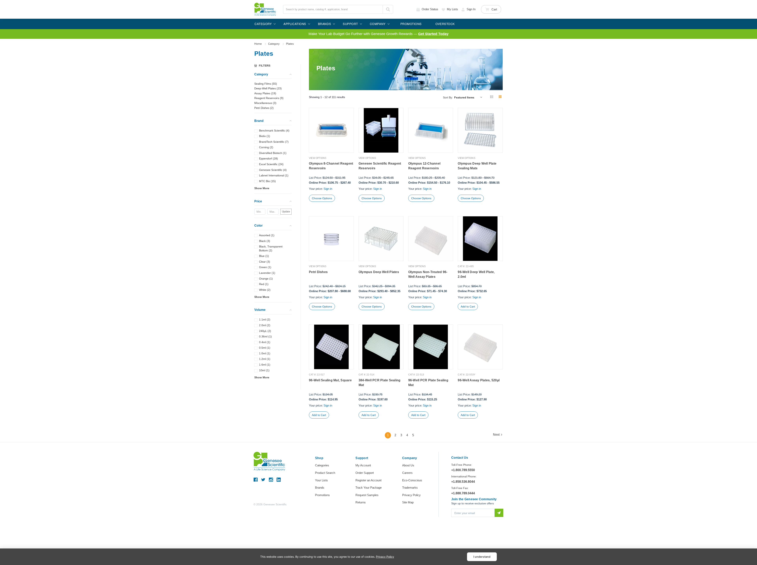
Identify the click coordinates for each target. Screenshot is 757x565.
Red (263, 284)
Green (265, 267)
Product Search (325, 472)
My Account (363, 465)
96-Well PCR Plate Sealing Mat (428, 383)
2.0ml (264, 325)
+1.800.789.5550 (463, 470)
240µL (265, 331)
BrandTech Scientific (274, 141)
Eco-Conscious (412, 480)
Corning (266, 147)
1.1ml (264, 319)
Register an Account (368, 480)
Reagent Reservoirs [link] (268, 98)
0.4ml (264, 342)
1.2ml (264, 359)
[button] (264, 65)
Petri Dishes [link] (264, 107)
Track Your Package (368, 487)
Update (286, 211)
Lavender (267, 272)
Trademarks (410, 487)
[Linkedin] (279, 480)
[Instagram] (271, 480)
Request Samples (366, 495)
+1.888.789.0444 (463, 493)
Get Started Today (433, 34)
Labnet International (273, 175)
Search (388, 9)
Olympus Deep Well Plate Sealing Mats (477, 166)
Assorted (266, 235)
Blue (264, 255)
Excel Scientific (271, 164)
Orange (266, 278)
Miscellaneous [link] (265, 103)
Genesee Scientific (273, 169)
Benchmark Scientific (274, 130)
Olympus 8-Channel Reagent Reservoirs (331, 166)
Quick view (331, 144)
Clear (264, 261)
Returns (360, 502)
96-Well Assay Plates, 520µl (479, 380)
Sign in (471, 9)
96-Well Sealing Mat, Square (330, 380)
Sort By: (448, 97)
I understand (481, 556)
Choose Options (322, 198)
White (264, 289)
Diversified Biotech (272, 153)
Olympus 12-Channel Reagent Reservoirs (424, 166)
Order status (430, 9)
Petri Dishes (318, 272)
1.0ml (264, 353)
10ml (264, 370)
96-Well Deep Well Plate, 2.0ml (476, 274)
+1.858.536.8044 (463, 481)
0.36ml (265, 336)
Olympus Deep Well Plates (379, 272)
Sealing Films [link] (265, 83)
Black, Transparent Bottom (270, 248)
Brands (319, 487)
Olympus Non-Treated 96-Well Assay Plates (427, 274)
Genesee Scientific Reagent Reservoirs (380, 166)
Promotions (322, 495)
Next (496, 434)
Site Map (408, 502)
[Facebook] (256, 480)
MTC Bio (267, 181)
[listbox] (469, 97)
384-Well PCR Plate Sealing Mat (380, 383)
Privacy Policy (411, 495)
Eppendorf (268, 158)
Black (264, 241)
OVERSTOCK (445, 24)
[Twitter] (263, 480)
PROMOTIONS (411, 24)
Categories (322, 465)
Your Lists (321, 480)
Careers (407, 472)
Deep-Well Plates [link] (268, 88)
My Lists (452, 9)
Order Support (364, 472)
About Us (408, 465)
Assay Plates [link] (265, 93)
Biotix (264, 136)
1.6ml (264, 364)
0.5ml (264, 347)
